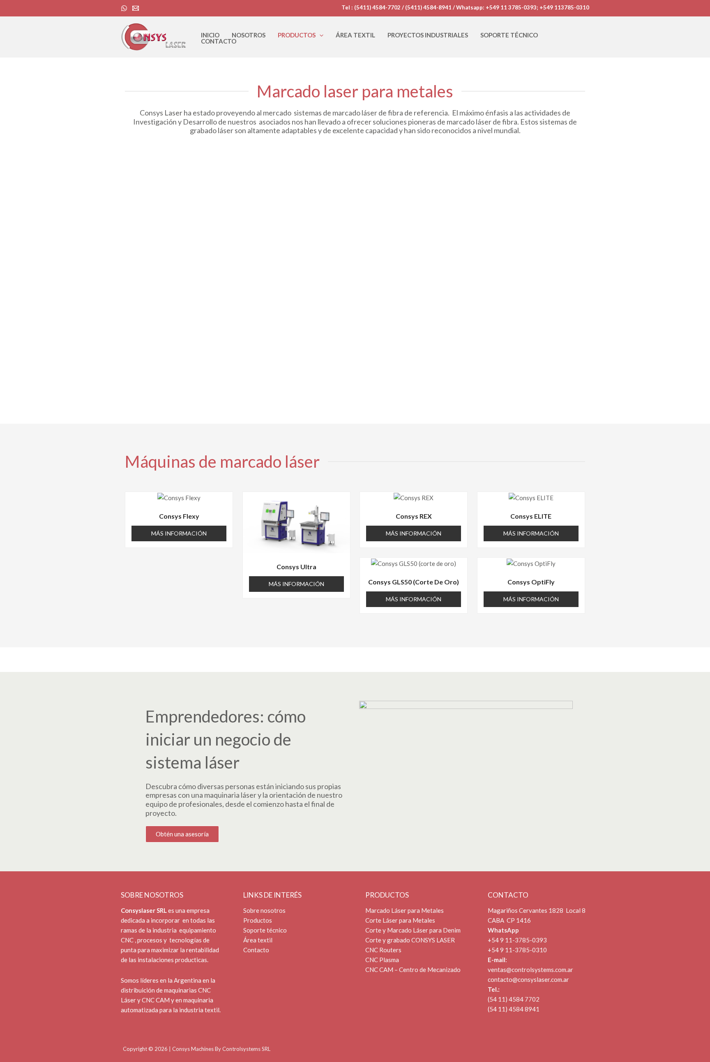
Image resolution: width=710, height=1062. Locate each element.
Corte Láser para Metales (400, 920)
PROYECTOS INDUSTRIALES (427, 35)
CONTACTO (218, 41)
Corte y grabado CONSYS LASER (410, 940)
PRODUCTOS (297, 35)
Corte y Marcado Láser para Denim (413, 930)
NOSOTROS (248, 35)
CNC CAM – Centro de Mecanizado (413, 969)
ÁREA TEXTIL (355, 35)
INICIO (210, 35)
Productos (257, 920)
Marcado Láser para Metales (405, 910)
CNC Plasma (382, 959)
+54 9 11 (500, 949)
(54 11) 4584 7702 (513, 999)
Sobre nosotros (264, 910)
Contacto (256, 949)
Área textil (257, 940)
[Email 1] (135, 8)
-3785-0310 (529, 949)
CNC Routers (383, 949)
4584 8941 (523, 1009)
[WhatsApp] (124, 8)
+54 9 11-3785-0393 (517, 940)
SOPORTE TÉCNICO (509, 35)
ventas (497, 969)
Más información (179, 533)
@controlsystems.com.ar (539, 969)
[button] (319, 35)
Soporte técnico (265, 930)
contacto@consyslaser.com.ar (528, 979)
